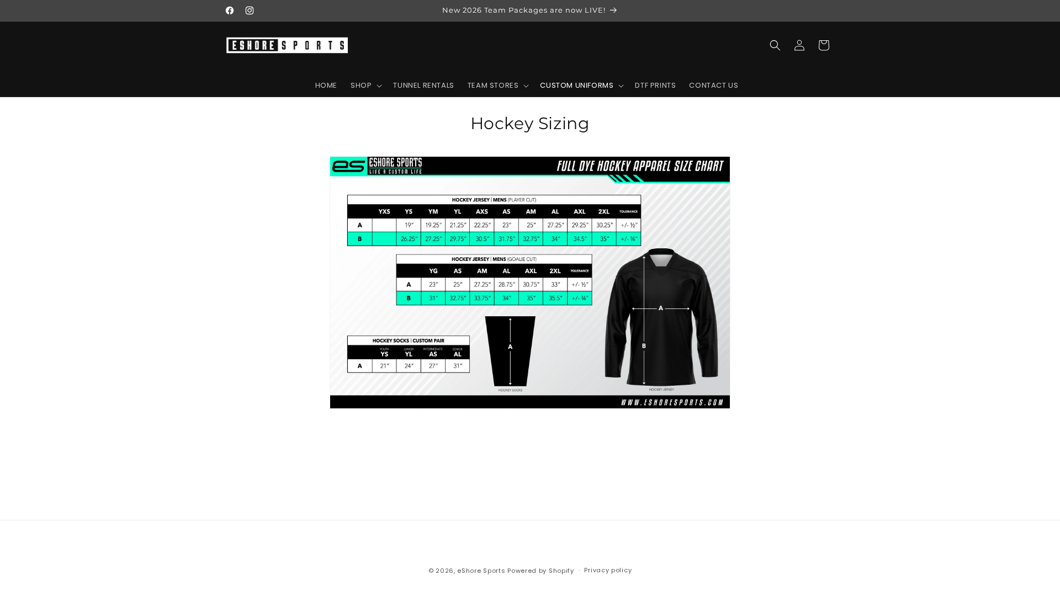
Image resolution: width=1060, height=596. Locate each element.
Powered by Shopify (540, 570)
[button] (365, 85)
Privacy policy (608, 570)
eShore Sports (481, 570)
